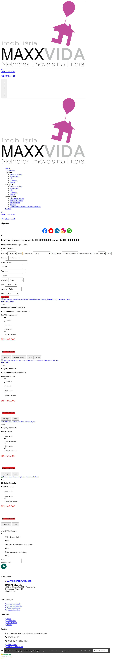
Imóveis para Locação (14, 606)
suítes (2, 284)
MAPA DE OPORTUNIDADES (19, 581)
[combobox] (20, 253)
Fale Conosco (11, 645)
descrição (6, 357)
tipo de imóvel (28, 253)
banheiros (4, 289)
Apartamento (14, 177)
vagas (2, 293)
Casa (11, 179)
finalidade (4, 253)
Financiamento (15, 203)
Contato (8, 209)
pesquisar (5, 297)
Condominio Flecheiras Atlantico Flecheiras (25, 207)
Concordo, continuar (100, 651)
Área (2, 271)
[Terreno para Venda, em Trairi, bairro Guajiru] (18, 421)
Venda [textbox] (20, 253)
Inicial (7, 169)
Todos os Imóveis (16, 175)
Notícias (13, 205)
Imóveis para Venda (13, 604)
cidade (59, 253)
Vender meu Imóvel (17, 199)
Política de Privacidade (14, 647)
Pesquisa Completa (16, 201)
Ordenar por (4, 258)
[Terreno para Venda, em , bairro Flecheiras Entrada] (20, 477)
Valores (3, 262)
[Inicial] (43, 68)
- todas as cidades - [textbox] (85, 253)
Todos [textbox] (54, 253)
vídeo (38, 357)
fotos (30, 357)
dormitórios (4, 280)
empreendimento (19, 357)
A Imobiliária (10, 171)
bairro (96, 253)
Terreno (12, 183)
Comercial (13, 181)
